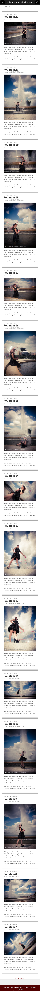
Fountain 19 (11, 144)
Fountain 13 (11, 525)
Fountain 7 (10, 926)
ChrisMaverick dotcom (20, 2)
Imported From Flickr (10, 14)
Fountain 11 (11, 675)
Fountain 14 (11, 475)
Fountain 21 (11, 16)
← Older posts (19, 978)
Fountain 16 (11, 325)
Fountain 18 (11, 197)
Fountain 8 (10, 874)
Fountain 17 (11, 272)
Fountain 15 (11, 400)
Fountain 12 (11, 600)
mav (6, 19)
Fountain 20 (11, 69)
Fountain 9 (10, 798)
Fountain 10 (11, 723)
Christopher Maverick (23, 987)
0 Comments (20, 19)
